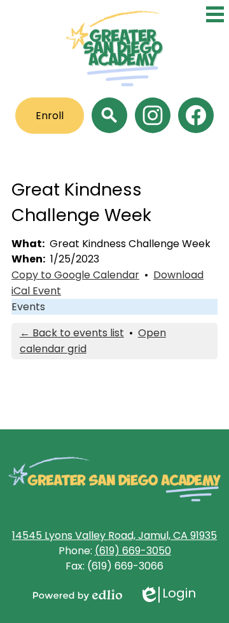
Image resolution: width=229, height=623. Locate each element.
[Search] (109, 115)
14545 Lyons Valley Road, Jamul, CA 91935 (114, 535)
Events (28, 306)
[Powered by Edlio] (77, 595)
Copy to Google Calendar (75, 275)
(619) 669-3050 (133, 550)
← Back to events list (72, 333)
